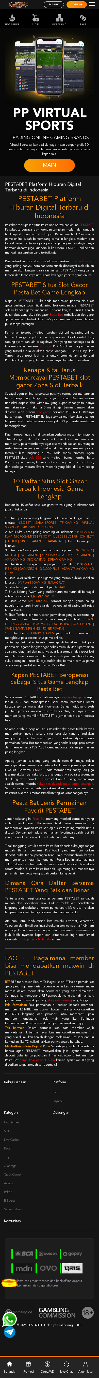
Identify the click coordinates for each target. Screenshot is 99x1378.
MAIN (49, 165)
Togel (7, 1157)
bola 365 (35, 457)
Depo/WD (47, 1371)
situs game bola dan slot (35, 939)
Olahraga (10, 1166)
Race (83, 25)
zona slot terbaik (82, 261)
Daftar (76, 4)
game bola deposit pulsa (37, 1060)
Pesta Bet (56, 314)
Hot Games (12, 25)
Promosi (58, 1092)
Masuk (54, 4)
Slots (36, 25)
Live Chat (66, 1371)
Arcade (8, 1183)
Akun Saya (85, 1371)
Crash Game (12, 1174)
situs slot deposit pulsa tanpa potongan (66, 783)
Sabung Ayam (13, 1209)
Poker (7, 1192)
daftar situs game (74, 697)
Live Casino (59, 25)
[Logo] (18, 5)
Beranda (9, 1371)
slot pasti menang (60, 1000)
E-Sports (9, 1200)
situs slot (46, 346)
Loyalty (57, 1101)
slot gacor (44, 412)
